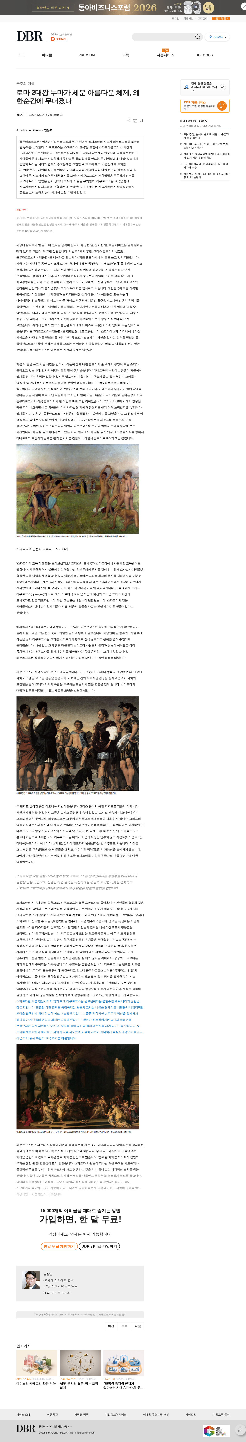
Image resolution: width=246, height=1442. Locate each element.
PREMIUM (86, 55)
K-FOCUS (205, 55)
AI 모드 (218, 36)
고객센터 (203, 18)
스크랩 (141, 120)
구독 (125, 55)
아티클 (47, 55)
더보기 (128, 120)
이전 (111, 1326)
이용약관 (52, 1414)
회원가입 (189, 18)
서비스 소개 (23, 1414)
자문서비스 (165, 55)
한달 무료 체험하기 (59, 1246)
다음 (138, 1326)
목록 (124, 1326)
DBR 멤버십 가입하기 (99, 1246)
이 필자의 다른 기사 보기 (57, 1292)
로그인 (175, 18)
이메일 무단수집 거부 (156, 1414)
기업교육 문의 (221, 18)
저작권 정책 (81, 1414)
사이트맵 (190, 1414)
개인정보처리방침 (116, 1414)
